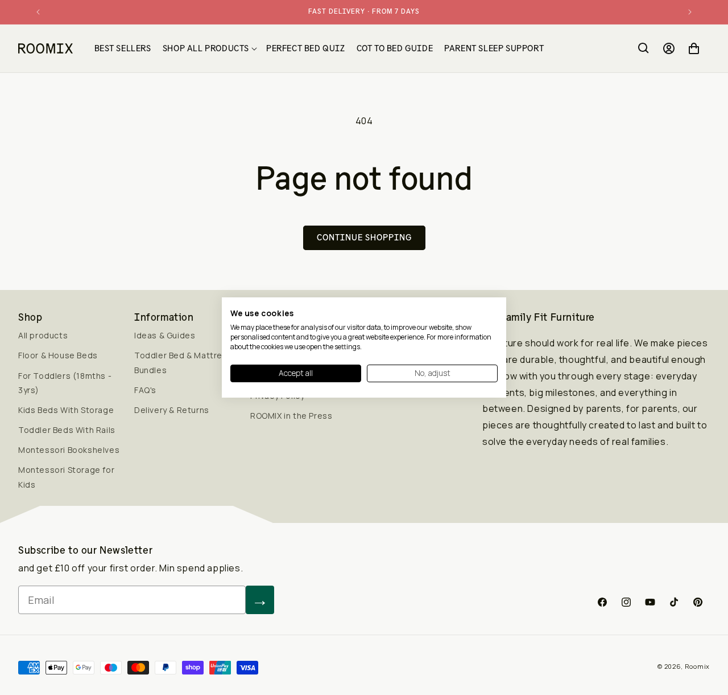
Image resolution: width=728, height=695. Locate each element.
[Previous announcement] (38, 12)
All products (43, 335)
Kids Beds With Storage (66, 409)
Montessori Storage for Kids (66, 476)
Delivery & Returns (171, 409)
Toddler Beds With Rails (66, 429)
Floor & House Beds (58, 355)
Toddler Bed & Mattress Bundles (183, 362)
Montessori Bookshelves (68, 449)
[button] (208, 48)
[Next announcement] (689, 12)
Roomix (697, 666)
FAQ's (145, 390)
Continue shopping (364, 237)
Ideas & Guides (164, 335)
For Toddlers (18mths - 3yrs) (64, 382)
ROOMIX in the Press (291, 415)
